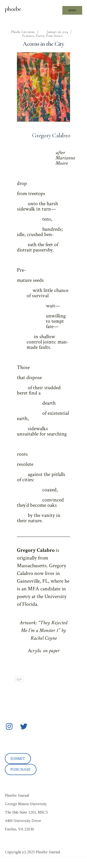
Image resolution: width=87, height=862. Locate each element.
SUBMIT (17, 759)
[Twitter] (23, 726)
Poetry (40, 36)
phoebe (13, 9)
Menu (72, 10)
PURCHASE (20, 769)
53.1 (19, 679)
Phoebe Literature (23, 32)
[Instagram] (9, 726)
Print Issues (54, 36)
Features (28, 36)
